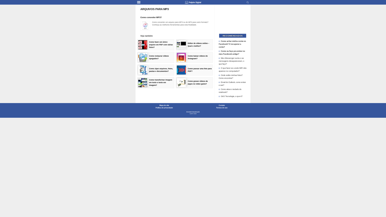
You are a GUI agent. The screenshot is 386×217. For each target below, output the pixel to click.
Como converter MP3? (151, 17)
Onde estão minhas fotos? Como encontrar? (231, 76)
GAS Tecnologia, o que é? (232, 96)
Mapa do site (164, 105)
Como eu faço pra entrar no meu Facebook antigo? (232, 52)
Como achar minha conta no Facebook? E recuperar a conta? (232, 44)
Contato (222, 105)
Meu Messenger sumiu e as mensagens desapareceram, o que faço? (231, 61)
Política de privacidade (164, 108)
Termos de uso (221, 108)
